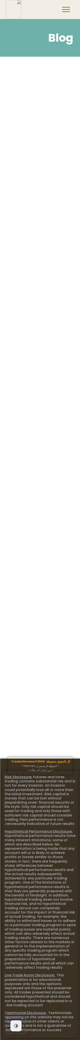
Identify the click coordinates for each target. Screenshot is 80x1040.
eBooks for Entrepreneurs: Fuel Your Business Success (39, 409)
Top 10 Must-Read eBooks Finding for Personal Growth (39, 663)
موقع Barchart (21, 81)
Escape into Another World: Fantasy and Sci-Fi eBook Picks (39, 240)
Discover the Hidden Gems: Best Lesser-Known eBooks (39, 494)
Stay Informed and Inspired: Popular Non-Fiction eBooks (35, 325)
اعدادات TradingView (30, 124)
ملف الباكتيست (19, 163)
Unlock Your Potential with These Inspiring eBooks (33, 578)
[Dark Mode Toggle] (16, 1025)
